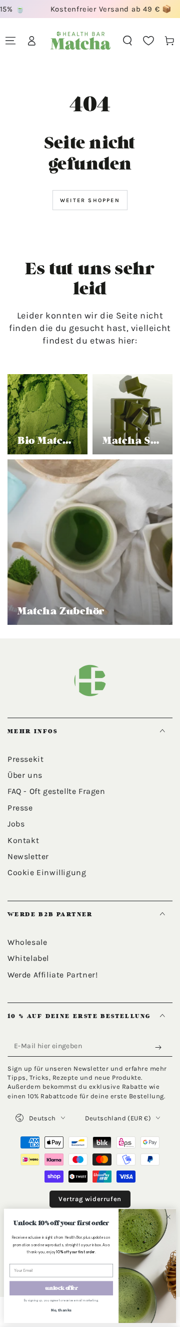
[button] (127, 40)
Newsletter (28, 856)
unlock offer (61, 1288)
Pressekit (26, 759)
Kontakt (23, 840)
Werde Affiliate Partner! (53, 974)
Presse (20, 807)
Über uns (25, 775)
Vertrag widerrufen (90, 1199)
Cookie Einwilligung (47, 872)
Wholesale (27, 942)
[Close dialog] (168, 1217)
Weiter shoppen (90, 200)
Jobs (16, 823)
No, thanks (61, 1310)
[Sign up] (160, 1048)
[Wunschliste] (148, 40)
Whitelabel (28, 958)
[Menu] (10, 40)
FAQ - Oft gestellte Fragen (57, 791)
